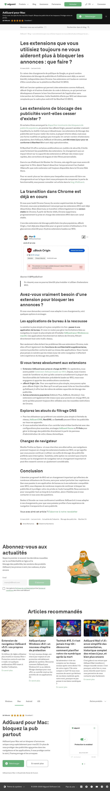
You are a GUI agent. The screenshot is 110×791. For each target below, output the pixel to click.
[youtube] (96, 786)
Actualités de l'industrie (50, 519)
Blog (29, 34)
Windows (8, 701)
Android (29, 701)
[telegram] (102, 786)
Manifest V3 (82, 519)
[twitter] (91, 786)
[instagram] (81, 786)
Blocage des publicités (68, 519)
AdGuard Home (66, 428)
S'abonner (39, 582)
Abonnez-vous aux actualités (31, 27)
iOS (38, 701)
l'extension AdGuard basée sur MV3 (50, 372)
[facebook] (86, 786)
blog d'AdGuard (77, 182)
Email (5, 578)
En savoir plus (37, 763)
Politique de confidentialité (24, 588)
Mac (19, 701)
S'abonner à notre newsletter (62, 511)
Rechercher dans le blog (76, 27)
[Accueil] (9, 4)
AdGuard (23, 34)
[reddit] (107, 786)
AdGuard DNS (36, 419)
